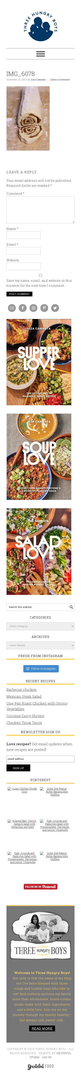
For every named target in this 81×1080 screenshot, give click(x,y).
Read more (42, 1028)
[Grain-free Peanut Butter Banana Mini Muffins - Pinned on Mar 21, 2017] (55, 793)
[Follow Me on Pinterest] (40, 889)
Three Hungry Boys (40, 26)
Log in (46, 1057)
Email (12, 244)
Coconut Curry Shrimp (25, 715)
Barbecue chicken (21, 689)
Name (12, 229)
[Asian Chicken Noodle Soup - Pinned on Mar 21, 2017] (23, 792)
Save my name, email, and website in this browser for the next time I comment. (39, 283)
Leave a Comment (60, 79)
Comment (15, 193)
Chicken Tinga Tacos (24, 722)
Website (12, 260)
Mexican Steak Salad (23, 696)
